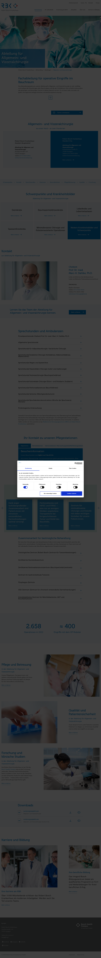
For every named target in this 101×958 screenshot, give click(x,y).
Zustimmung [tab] (28, 468)
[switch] (42, 487)
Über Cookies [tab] (72, 468)
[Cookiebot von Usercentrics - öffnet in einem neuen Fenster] (75, 463)
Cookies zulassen (71, 493)
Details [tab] (50, 468)
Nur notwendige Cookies (50, 493)
